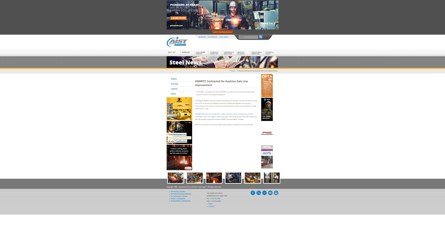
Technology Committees (214, 53)
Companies (174, 89)
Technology (174, 84)
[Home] (177, 42)
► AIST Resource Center (178, 196)
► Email (210, 204)
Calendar (202, 37)
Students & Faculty (269, 53)
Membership (186, 52)
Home (233, 71)
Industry (173, 94)
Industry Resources (241, 53)
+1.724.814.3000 (214, 199)
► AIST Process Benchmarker (180, 194)
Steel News (223, 37)
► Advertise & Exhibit (177, 192)
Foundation (212, 37)
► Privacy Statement (177, 199)
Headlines (174, 79)
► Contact (211, 207)
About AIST (172, 52)
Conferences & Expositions (229, 53)
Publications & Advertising (256, 53)
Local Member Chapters (200, 53)
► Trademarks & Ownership (180, 201)
